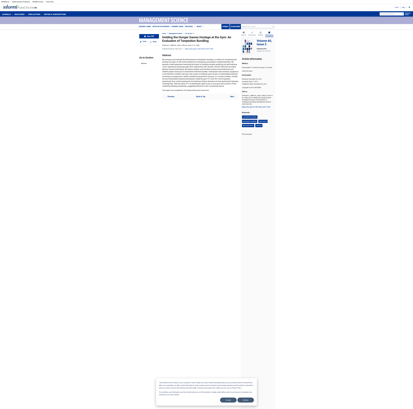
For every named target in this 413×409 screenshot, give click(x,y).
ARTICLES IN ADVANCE (161, 26)
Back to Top (200, 97)
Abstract (144, 63)
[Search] (402, 14)
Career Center (50, 2)
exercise (259, 125)
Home (164, 33)
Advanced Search (408, 13)
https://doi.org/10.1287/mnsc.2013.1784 (199, 49)
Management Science (175, 33)
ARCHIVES (189, 26)
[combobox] (390, 14)
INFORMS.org (5, 2)
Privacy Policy (236, 388)
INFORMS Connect (37, 2)
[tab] (244, 34)
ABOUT (199, 26)
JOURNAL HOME (145, 26)
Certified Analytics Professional (21, 2)
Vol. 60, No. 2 (189, 33)
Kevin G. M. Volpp (194, 45)
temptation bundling (249, 121)
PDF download (247, 134)
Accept (228, 400)
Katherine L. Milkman (169, 45)
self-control (263, 121)
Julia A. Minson (182, 45)
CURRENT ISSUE (177, 26)
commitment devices (250, 117)
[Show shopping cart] (409, 7)
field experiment (248, 125)
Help (403, 7)
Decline (245, 400)
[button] (7, 14)
